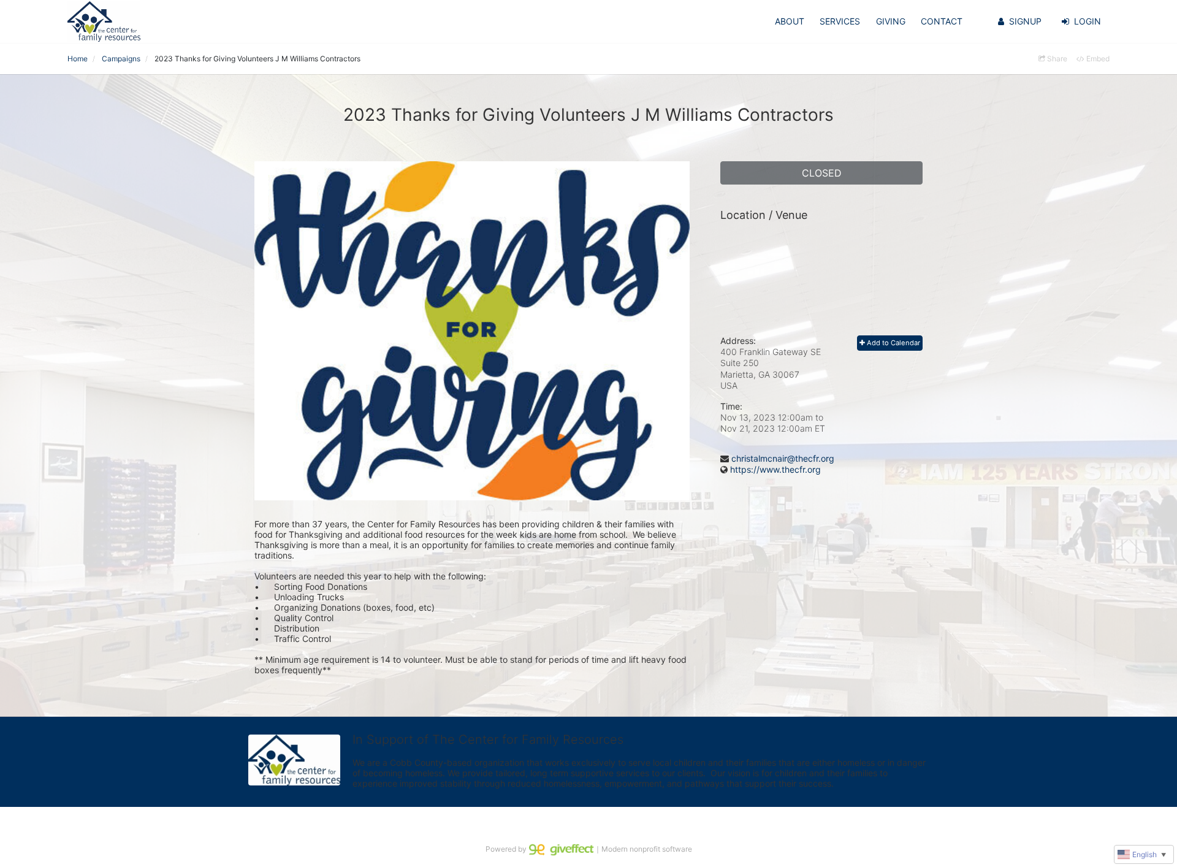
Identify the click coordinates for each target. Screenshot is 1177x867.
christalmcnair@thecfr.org (782, 458)
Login (1087, 21)
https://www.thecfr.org (775, 469)
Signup (1025, 21)
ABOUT (789, 21)
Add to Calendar (892, 342)
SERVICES (840, 21)
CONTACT (941, 21)
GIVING (890, 21)
